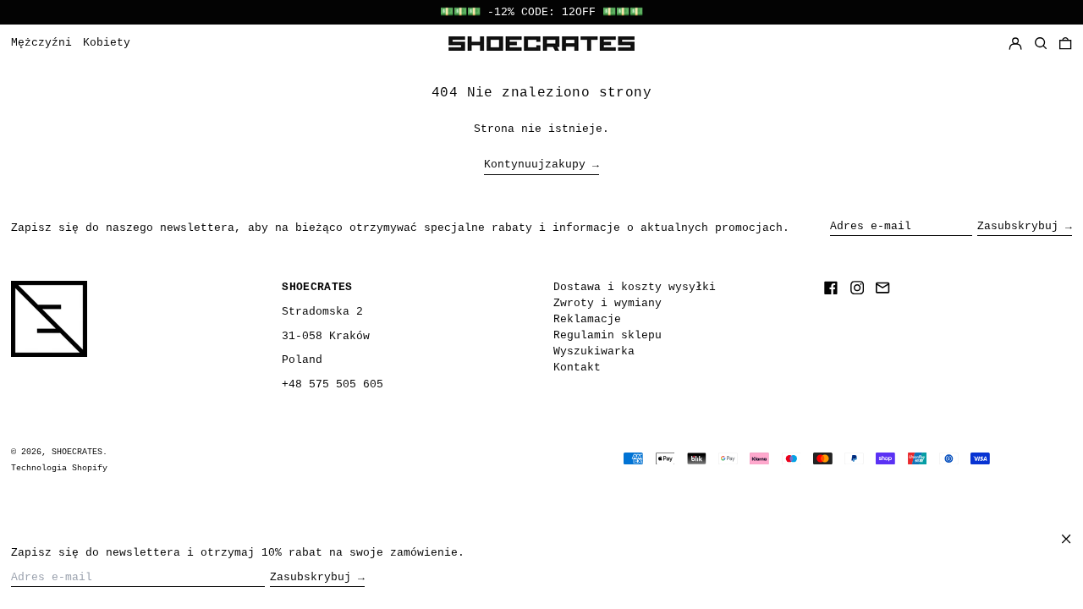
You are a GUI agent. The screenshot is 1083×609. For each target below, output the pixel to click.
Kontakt (577, 367)
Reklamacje (587, 319)
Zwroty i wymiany (607, 303)
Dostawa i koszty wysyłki (634, 287)
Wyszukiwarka (594, 351)
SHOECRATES (77, 452)
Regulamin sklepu (607, 335)
